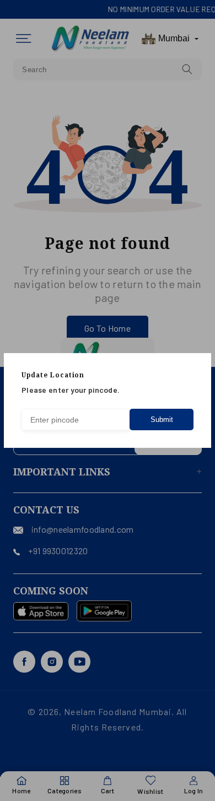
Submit (161, 419)
